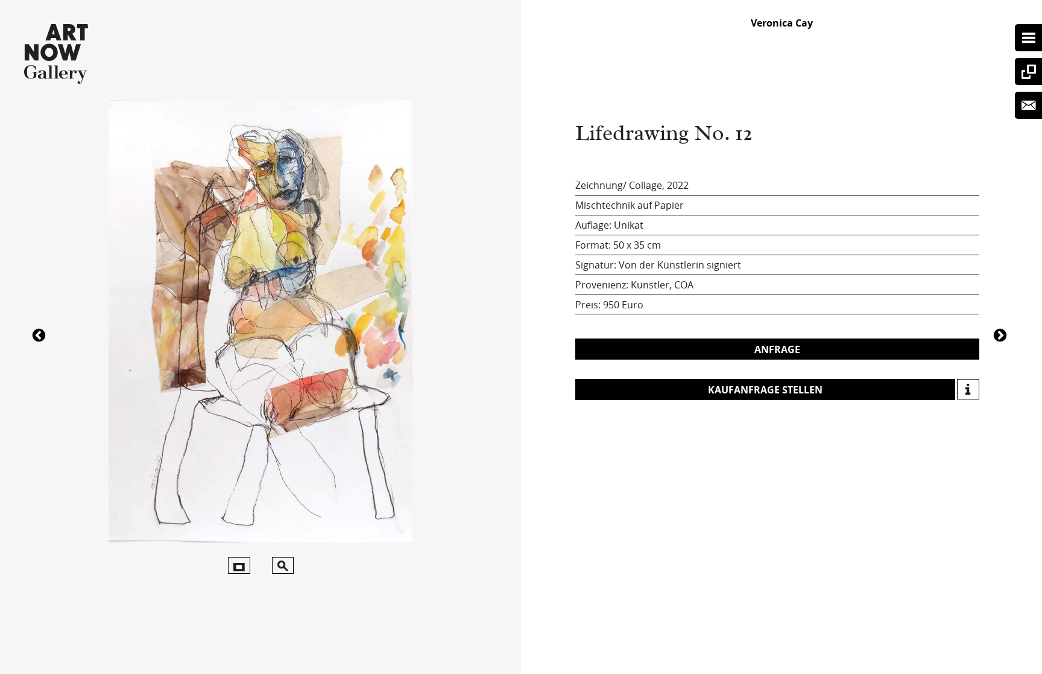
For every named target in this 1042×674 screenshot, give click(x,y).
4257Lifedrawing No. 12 (40, 334)
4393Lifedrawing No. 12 (1002, 334)
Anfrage (777, 349)
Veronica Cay (782, 23)
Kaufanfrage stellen (765, 389)
